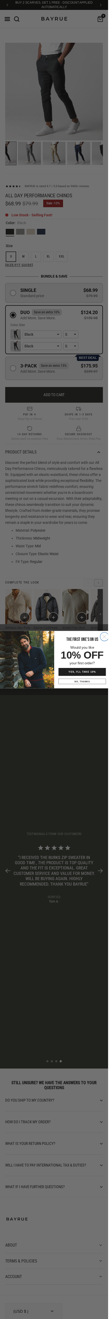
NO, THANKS (82, 681)
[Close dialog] (104, 636)
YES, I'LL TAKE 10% (82, 672)
